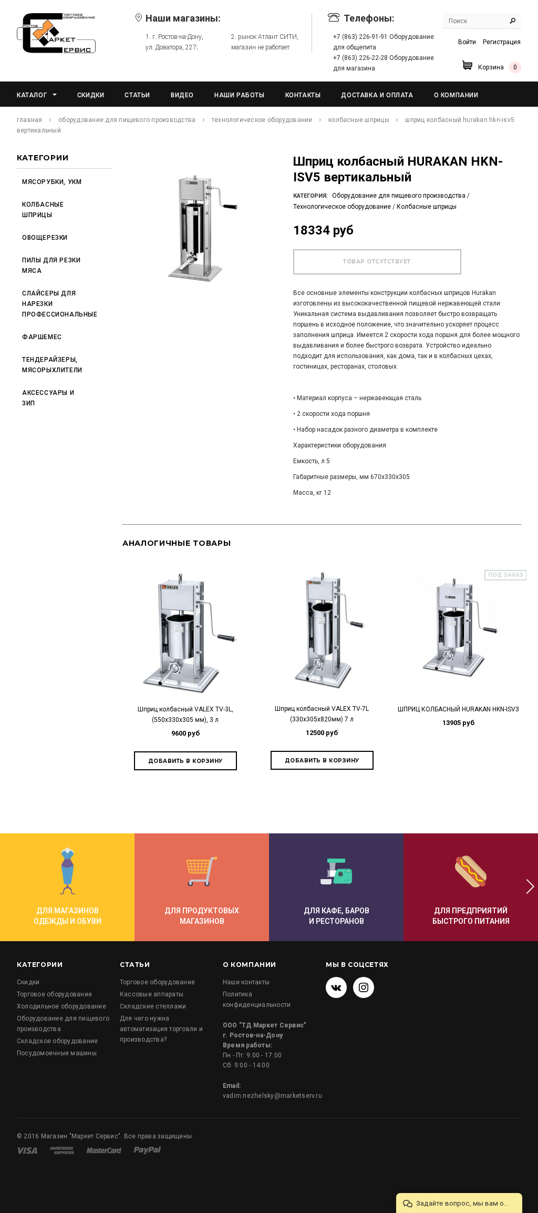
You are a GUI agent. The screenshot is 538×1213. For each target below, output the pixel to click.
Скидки (28, 982)
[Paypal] (147, 1150)
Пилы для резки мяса (51, 265)
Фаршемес (42, 337)
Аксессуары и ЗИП (48, 398)
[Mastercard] (105, 1150)
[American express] (62, 1150)
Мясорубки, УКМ (51, 182)
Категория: (310, 195)
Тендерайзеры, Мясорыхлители (52, 365)
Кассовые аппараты (151, 994)
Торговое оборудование (54, 994)
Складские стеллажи (153, 1006)
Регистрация (502, 42)
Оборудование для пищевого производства (126, 120)
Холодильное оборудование (61, 1006)
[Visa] (28, 1150)
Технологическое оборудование (262, 120)
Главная (30, 120)
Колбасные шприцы (358, 120)
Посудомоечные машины (57, 1053)
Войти (467, 42)
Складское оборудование (57, 1041)
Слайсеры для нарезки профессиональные (57, 304)
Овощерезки (45, 237)
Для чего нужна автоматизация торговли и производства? (161, 1029)
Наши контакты (246, 982)
